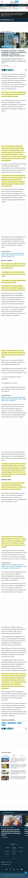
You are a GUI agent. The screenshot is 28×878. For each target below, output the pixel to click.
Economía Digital (14, 848)
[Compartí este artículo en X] (4, 70)
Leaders (7, 853)
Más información (8, 16)
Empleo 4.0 (7, 851)
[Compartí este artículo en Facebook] (2, 70)
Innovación (14, 851)
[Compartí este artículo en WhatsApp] (7, 70)
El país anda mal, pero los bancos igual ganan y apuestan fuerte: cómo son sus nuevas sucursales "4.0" (12, 254)
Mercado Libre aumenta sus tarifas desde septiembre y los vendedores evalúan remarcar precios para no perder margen (18, 766)
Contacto (14, 853)
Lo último (7, 847)
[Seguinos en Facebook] (10, 869)
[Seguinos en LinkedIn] (14, 869)
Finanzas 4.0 (20, 847)
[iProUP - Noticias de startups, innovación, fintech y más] (14, 2)
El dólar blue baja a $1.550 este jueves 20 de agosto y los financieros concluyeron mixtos (11, 832)
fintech (4, 723)
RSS (14, 858)
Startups (20, 851)
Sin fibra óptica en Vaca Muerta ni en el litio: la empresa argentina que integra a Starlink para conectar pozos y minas (18, 760)
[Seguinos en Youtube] (21, 869)
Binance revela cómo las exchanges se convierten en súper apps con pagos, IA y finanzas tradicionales (18, 777)
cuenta (19, 723)
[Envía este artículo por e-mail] (13, 70)
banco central (12, 723)
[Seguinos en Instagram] (6, 869)
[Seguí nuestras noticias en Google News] (26, 70)
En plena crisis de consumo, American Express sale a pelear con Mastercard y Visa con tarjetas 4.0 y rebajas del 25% (14, 566)
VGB (27, 835)
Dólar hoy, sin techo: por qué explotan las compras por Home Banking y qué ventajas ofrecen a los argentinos (13, 398)
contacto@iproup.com (5, 864)
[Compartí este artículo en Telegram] (11, 70)
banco (3, 725)
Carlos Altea (5, 837)
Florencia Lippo (5, 65)
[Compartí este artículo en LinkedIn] (9, 70)
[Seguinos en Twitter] (17, 869)
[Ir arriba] (26, 872)
